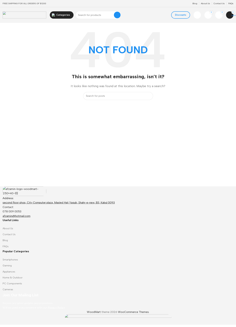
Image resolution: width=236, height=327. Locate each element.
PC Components (12, 283)
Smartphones (10, 259)
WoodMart (94, 312)
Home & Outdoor (13, 277)
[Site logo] (24, 14)
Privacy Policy (56, 307)
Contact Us (9, 234)
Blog (5, 240)
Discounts (180, 15)
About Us (8, 228)
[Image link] (24, 191)
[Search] (117, 15)
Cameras (8, 289)
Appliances (9, 271)
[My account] (197, 14)
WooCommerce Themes (133, 312)
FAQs (6, 246)
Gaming (7, 265)
